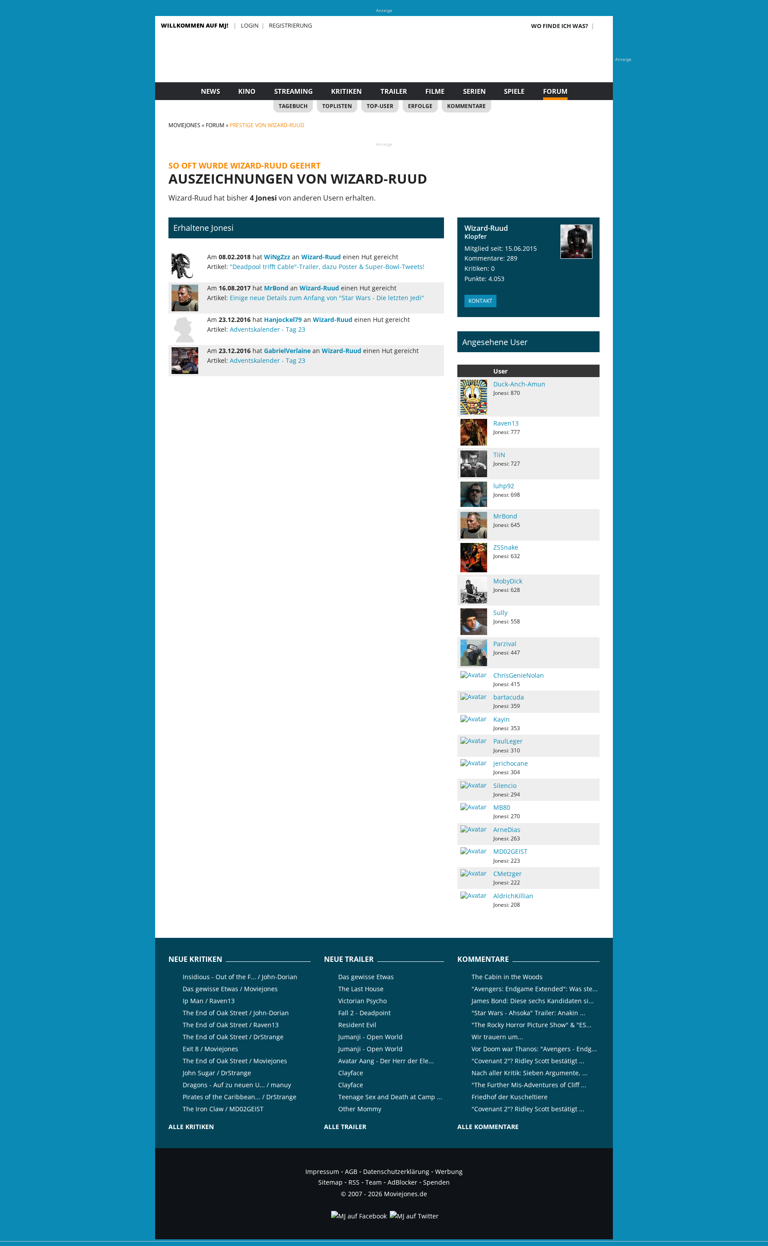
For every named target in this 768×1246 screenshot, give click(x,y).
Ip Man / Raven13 (209, 1001)
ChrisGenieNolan (518, 675)
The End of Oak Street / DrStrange (233, 1037)
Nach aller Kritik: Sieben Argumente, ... (530, 1073)
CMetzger (507, 873)
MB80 (501, 807)
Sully (500, 612)
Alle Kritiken (191, 1126)
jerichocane (510, 763)
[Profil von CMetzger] (473, 873)
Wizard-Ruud (486, 228)
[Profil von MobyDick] (473, 590)
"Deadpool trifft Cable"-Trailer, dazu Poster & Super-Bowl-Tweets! (327, 266)
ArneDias (506, 829)
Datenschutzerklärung (396, 1171)
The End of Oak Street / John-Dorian (236, 1013)
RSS (354, 1182)
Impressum (322, 1171)
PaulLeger (508, 741)
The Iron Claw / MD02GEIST (223, 1109)
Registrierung (290, 25)
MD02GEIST (510, 851)
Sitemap (330, 1182)
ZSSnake (505, 547)
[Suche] (602, 26)
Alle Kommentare (488, 1126)
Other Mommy (359, 1109)
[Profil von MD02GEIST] (473, 851)
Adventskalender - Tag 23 (267, 329)
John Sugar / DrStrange (217, 1073)
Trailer (393, 91)
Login (250, 25)
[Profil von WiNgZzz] (186, 266)
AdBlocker (402, 1182)
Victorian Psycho (362, 1001)
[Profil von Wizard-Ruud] (576, 242)
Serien (474, 91)
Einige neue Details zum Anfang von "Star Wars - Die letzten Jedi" (327, 297)
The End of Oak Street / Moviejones (235, 1061)
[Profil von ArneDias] (473, 829)
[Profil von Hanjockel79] (186, 329)
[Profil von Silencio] (473, 785)
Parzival (504, 643)
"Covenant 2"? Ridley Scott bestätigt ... (528, 1061)
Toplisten (337, 106)
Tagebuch (293, 106)
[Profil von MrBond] (186, 298)
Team (373, 1182)
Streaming (293, 91)
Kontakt (480, 301)
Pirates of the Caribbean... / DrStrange (239, 1097)
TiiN (499, 454)
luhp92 (503, 486)
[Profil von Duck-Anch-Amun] (473, 397)
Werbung (449, 1171)
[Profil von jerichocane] (473, 763)
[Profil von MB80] (473, 807)
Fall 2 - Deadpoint (364, 1013)
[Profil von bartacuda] (473, 697)
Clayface (350, 1073)
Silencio (504, 785)
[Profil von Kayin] (473, 719)
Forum (555, 91)
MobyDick (507, 581)
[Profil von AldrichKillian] (473, 896)
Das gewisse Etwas (366, 977)
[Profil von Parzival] (473, 652)
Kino (247, 91)
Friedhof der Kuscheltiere (510, 1097)
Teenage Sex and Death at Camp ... (390, 1097)
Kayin (501, 719)
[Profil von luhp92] (473, 494)
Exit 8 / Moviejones (210, 1049)
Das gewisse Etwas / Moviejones (230, 989)
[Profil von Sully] (473, 621)
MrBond (505, 516)
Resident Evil (357, 1025)
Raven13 (506, 423)
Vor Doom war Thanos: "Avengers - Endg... (534, 1049)
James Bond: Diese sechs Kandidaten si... (533, 1001)
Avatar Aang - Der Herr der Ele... (386, 1061)
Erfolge (420, 106)
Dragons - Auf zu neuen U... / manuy (237, 1085)
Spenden (436, 1182)
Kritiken (346, 91)
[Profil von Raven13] (473, 432)
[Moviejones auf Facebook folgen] (358, 1216)
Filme (434, 91)
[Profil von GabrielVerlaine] (186, 360)
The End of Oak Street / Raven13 (231, 1025)
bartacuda (508, 697)
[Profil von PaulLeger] (473, 741)
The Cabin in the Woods (507, 977)
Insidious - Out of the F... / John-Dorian (240, 977)
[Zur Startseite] (384, 66)
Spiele (514, 91)
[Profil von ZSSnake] (473, 557)
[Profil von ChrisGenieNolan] (473, 675)
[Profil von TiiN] (473, 463)
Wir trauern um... (497, 1037)
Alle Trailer (345, 1126)
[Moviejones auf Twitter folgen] (413, 1216)
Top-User (380, 106)
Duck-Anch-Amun (519, 384)
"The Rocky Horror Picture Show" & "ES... (532, 1025)
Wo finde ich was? (559, 26)
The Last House (361, 989)
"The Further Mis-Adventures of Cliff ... (529, 1085)
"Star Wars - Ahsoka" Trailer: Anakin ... (528, 1013)
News (210, 91)
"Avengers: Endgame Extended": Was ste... (535, 989)
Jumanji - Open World (370, 1037)
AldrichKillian (513, 896)
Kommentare (466, 106)
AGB (351, 1171)
